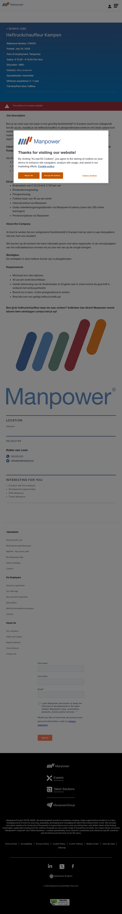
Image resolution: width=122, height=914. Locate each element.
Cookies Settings (89, 175)
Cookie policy (46, 166)
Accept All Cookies (52, 175)
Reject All (29, 175)
